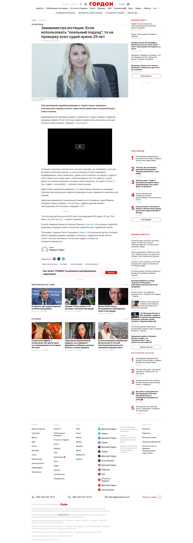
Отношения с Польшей (115, 13)
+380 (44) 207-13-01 (45, 497)
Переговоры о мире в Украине (90, 13)
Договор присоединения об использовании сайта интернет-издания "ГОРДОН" (128, 449)
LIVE (109, 8)
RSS (103, 474)
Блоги (92, 8)
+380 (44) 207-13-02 (82, 497)
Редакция (146, 433)
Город (78, 424)
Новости (40, 8)
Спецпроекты (59, 479)
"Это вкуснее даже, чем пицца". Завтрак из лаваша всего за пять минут (148, 371)
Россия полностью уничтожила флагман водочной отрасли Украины (143, 26)
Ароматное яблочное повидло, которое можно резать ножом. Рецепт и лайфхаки (148, 382)
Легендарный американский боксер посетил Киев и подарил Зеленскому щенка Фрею (148, 158)
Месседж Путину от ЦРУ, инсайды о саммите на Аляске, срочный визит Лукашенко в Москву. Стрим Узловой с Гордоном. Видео (146, 317)
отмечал (89, 224)
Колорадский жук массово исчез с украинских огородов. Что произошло (148, 409)
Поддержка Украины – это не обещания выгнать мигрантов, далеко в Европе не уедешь (146, 57)
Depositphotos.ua (63, 515)
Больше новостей (146, 347)
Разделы (57, 424)
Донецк (79, 442)
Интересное (36, 472)
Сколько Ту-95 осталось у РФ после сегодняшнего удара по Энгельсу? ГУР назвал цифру (145, 264)
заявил (82, 232)
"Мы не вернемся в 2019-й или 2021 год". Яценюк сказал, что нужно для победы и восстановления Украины (145, 254)
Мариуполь (80, 455)
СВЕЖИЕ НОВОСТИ (140, 234)
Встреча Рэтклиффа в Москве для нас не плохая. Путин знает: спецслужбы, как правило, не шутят (146, 46)
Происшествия (38, 463)
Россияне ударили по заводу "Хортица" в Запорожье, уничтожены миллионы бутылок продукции (144, 284)
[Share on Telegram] (63, 259)
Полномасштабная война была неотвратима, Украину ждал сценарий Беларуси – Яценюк (146, 329)
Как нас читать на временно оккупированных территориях (149, 449)
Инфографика (37, 468)
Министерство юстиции (49, 264)
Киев (78, 429)
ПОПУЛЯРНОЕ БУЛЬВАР (142, 353)
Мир (33, 442)
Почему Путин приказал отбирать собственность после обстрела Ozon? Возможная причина (145, 305)
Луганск (79, 459)
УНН (82, 206)
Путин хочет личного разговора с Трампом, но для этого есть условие (145, 68)
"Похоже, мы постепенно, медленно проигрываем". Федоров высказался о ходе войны (147, 170)
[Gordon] (101, 4)
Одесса (79, 437)
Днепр (78, 450)
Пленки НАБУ (132, 13)
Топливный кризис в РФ (65, 13)
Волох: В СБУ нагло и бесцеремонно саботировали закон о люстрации (111, 308)
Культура (35, 450)
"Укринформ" (81, 123)
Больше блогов (146, 76)
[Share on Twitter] (58, 259)
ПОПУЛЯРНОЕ (137, 151)
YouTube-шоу (59, 474)
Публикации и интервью (57, 8)
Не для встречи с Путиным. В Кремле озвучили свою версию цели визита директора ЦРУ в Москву (148, 210)
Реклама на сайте (149, 437)
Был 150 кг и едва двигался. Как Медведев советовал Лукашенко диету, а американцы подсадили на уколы (147, 395)
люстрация (64, 264)
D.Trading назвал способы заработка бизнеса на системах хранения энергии (145, 273)
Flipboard (105, 470)
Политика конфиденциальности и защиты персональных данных (128, 439)
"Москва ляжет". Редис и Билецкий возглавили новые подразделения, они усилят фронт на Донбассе (147, 183)
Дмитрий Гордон (109, 429)
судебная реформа (76, 264)
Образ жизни (37, 459)
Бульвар (101, 8)
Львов (78, 433)
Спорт (34, 446)
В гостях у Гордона (78, 8)
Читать (111, 272)
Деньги (34, 437)
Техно (34, 455)
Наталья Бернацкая (91, 264)
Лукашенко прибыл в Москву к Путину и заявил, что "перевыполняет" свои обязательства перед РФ (143, 339)
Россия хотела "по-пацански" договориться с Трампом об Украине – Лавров (146, 294)
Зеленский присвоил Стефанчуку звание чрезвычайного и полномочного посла (148, 197)
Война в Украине (38, 429)
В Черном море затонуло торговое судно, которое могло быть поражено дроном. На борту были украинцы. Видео (145, 244)
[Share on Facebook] (54, 259)
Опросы (147, 8)
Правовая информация (151, 442)
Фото (130, 8)
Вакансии (146, 429)
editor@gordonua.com (119, 497)
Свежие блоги (138, 20)
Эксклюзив (119, 8)
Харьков (79, 446)
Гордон (34, 20)
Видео (138, 8)
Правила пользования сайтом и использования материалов (128, 429)
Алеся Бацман (107, 461)
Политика (42, 20)
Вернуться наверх (150, 497)
